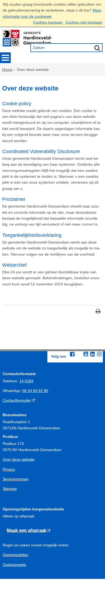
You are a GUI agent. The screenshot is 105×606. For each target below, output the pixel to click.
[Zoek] (97, 48)
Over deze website (18, 459)
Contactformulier (17, 400)
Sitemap (10, 489)
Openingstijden (15, 555)
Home (7, 69)
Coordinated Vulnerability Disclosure (41, 151)
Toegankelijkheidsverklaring (31, 235)
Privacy (9, 469)
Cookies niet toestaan (83, 22)
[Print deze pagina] (98, 312)
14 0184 (26, 381)
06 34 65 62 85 (35, 391)
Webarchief (14, 265)
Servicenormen (16, 479)
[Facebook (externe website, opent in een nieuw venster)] (72, 354)
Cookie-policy (16, 103)
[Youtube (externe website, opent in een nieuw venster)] (86, 354)
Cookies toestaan (48, 22)
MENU (5, 57)
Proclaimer (13, 199)
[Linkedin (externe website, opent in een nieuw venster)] (92, 354)
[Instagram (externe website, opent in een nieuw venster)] (99, 354)
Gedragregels (14, 565)
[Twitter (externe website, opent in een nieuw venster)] (79, 354)
